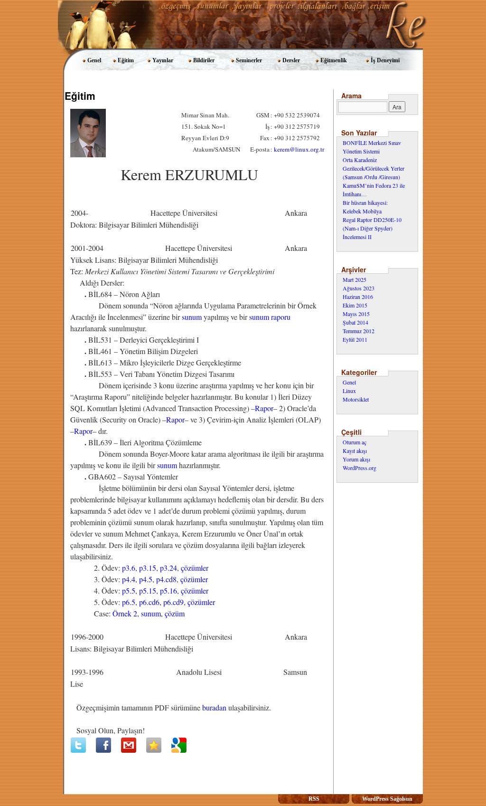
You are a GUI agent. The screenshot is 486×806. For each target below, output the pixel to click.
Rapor (264, 408)
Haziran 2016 (358, 296)
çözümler (194, 568)
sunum (192, 317)
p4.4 (128, 579)
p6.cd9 (173, 602)
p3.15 (147, 568)
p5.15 (147, 590)
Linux (349, 390)
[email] (128, 745)
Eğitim (126, 60)
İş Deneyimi (385, 60)
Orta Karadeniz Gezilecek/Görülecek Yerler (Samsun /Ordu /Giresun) (373, 168)
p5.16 (168, 590)
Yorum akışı (356, 459)
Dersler (291, 60)
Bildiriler (204, 60)
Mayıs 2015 (356, 313)
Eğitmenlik (333, 60)
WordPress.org (359, 467)
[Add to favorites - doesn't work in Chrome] (153, 745)
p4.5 (145, 579)
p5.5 (128, 590)
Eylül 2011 (355, 339)
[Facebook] (103, 745)
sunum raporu (269, 317)
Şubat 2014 (355, 322)
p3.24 (168, 568)
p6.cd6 (149, 602)
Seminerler (249, 60)
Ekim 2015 (355, 305)
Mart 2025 (354, 279)
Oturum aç (354, 442)
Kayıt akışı (355, 450)
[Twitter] (78, 745)
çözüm (175, 613)
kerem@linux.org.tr (299, 149)
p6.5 (128, 602)
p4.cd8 (166, 579)
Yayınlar (162, 60)
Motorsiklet (356, 399)
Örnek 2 (124, 613)
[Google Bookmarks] (179, 745)
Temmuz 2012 (358, 331)
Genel (94, 60)
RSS (313, 799)
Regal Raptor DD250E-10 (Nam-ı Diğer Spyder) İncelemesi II (372, 228)
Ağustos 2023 (358, 288)
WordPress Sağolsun (387, 799)
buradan (214, 707)
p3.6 (128, 568)
